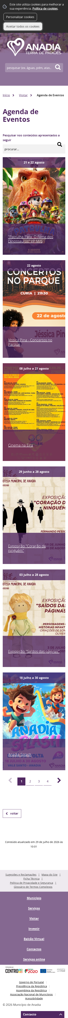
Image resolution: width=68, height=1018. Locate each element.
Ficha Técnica (31, 878)
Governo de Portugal (31, 982)
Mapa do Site (49, 874)
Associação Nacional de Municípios (31, 994)
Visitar (23, 95)
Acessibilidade (34, 998)
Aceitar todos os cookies (23, 26)
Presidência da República (31, 986)
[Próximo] (57, 781)
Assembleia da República (31, 990)
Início (6, 95)
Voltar (14, 813)
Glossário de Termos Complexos (33, 887)
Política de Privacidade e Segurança (31, 883)
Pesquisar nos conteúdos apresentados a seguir (31, 137)
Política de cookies (45, 9)
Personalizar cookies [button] (20, 17)
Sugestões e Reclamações (20, 874)
